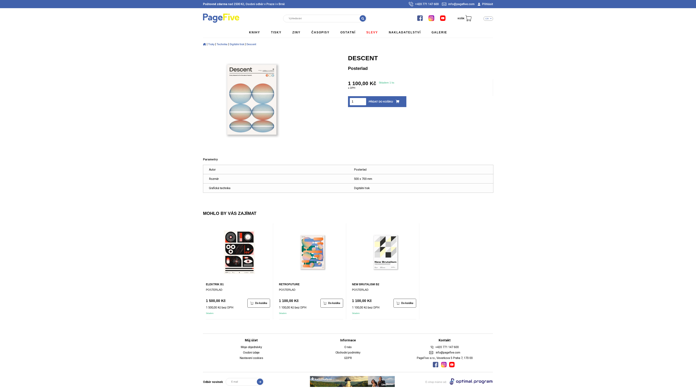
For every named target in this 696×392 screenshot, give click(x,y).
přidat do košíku (381, 101)
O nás (348, 347)
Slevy (372, 32)
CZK (487, 19)
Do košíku (261, 303)
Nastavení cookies (251, 358)
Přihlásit (487, 4)
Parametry (210, 159)
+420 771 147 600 (427, 4)
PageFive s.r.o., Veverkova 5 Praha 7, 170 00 (445, 358)
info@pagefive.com (461, 4)
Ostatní (347, 32)
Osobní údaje (251, 352)
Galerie (439, 32)
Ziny (296, 32)
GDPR (348, 358)
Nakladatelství (405, 32)
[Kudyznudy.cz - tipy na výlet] (352, 382)
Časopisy (320, 32)
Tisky (276, 32)
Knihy (254, 32)
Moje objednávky (251, 347)
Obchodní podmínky (348, 352)
